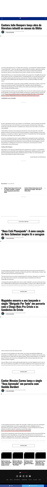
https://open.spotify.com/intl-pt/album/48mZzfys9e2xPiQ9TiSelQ (16, 430)
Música (11, 479)
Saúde (39, 479)
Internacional (24, 479)
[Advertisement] (23, 8)
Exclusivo (35, 479)
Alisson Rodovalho (10, 32)
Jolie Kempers (11, 183)
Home (7, 479)
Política (30, 479)
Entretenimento (17, 479)
